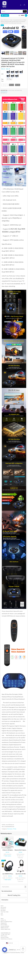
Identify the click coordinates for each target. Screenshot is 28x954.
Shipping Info (4, 923)
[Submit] (25, 11)
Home (2, 20)
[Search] (25, 886)
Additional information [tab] (15, 90)
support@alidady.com (5, 932)
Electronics (6, 20)
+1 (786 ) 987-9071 (5, 934)
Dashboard (3, 908)
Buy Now (17, 84)
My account (3, 907)
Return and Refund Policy (6, 921)
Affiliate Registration (5, 929)
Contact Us (3, 920)
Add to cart (11, 84)
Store (2, 914)
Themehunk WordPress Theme (17, 952)
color (2, 74)
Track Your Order (5, 911)
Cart (2, 913)
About (2, 918)
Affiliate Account (4, 927)
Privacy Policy (4, 924)
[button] (24, 27)
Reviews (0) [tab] (4, 93)
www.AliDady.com (16, 949)
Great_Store (9, 854)
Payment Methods (5, 926)
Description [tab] (4, 90)
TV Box (10, 20)
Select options (8, 855)
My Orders (3, 910)
